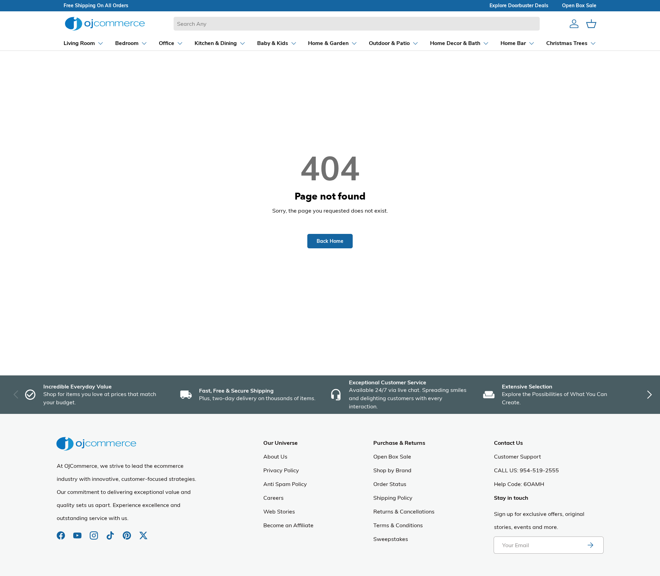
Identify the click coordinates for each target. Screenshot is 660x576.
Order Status (389, 484)
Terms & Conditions (398, 525)
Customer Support (517, 456)
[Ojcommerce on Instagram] (94, 532)
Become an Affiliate (288, 525)
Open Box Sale (392, 456)
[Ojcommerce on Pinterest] (127, 532)
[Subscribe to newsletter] (590, 545)
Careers (273, 497)
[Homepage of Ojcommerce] (105, 23)
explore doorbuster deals (519, 5)
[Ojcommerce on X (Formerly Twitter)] (143, 532)
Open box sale (579, 5)
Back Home (330, 241)
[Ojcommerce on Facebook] (61, 532)
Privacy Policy (281, 470)
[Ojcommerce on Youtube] (78, 532)
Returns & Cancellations (403, 511)
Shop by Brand (392, 470)
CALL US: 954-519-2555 (526, 470)
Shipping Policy (392, 497)
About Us (275, 456)
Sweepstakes (390, 538)
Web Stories (279, 511)
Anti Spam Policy (285, 484)
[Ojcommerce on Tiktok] (111, 532)
